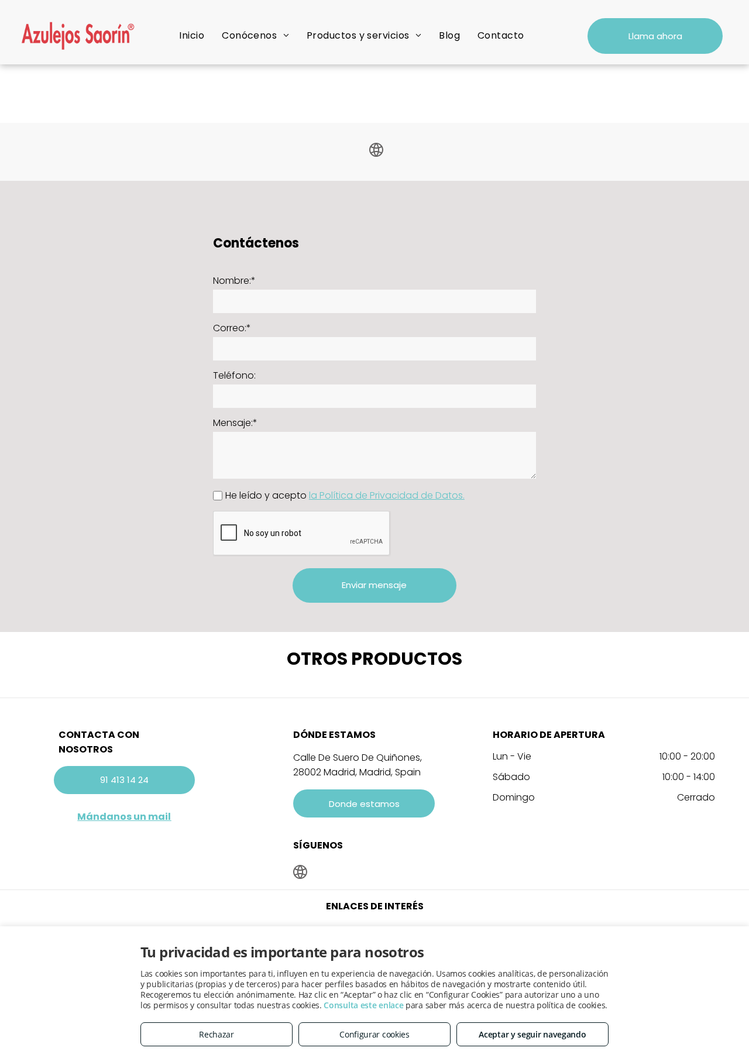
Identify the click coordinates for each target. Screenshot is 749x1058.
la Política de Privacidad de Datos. (387, 495)
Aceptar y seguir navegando (532, 1034)
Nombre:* (234, 280)
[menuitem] (191, 35)
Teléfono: (234, 375)
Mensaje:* (235, 423)
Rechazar (216, 1034)
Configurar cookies (374, 1034)
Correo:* (232, 328)
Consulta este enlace (363, 1005)
